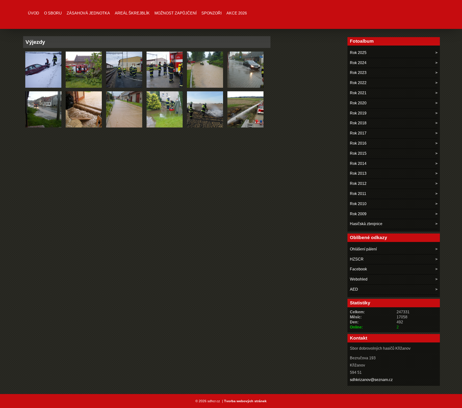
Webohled (358, 279)
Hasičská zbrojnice (366, 224)
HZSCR (357, 259)
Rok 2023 (358, 73)
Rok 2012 (358, 183)
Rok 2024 (358, 63)
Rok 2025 (358, 53)
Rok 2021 (358, 93)
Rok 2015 (358, 153)
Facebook (358, 269)
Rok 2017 (358, 133)
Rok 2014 (358, 163)
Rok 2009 (358, 214)
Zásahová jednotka (88, 13)
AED (354, 289)
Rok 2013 (358, 173)
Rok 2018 (358, 123)
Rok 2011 (358, 194)
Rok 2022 (358, 83)
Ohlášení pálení (363, 249)
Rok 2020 (358, 103)
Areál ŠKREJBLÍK (132, 13)
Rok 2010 (358, 204)
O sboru (53, 13)
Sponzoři (211, 13)
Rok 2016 (358, 143)
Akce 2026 (236, 13)
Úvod (33, 13)
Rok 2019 (358, 113)
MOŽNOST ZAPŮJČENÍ (175, 13)
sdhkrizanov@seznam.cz (371, 380)
